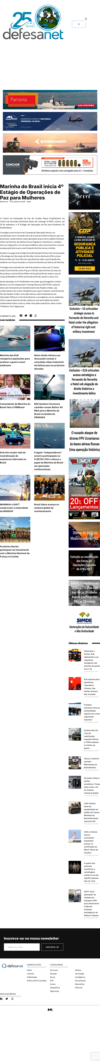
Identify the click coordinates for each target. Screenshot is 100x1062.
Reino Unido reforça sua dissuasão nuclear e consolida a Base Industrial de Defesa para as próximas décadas (49, 362)
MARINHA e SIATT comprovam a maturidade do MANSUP (14, 508)
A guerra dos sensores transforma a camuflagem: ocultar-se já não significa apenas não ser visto (91, 872)
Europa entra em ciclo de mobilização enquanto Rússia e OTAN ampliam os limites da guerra (91, 739)
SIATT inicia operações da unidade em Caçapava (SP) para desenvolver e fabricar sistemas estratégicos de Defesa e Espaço (91, 903)
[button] (86, 19)
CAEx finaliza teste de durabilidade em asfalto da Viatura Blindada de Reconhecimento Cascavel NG (91, 812)
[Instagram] (12, 999)
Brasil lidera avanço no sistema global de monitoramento (46, 508)
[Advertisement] (50, 60)
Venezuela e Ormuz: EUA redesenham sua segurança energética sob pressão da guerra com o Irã (92, 660)
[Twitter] (7, 999)
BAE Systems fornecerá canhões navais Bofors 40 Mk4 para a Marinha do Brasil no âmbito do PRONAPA (48, 411)
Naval (29, 202)
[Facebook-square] (1, 999)
